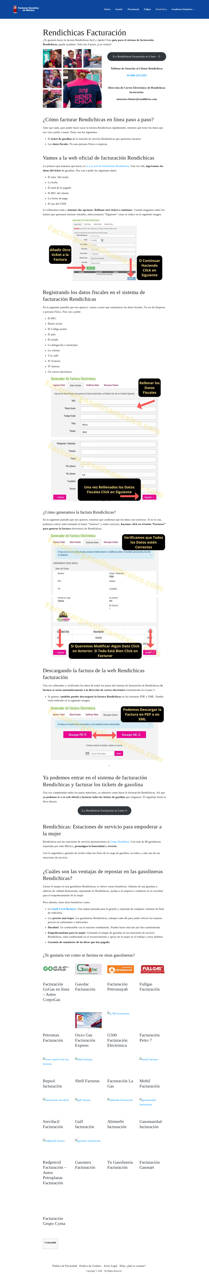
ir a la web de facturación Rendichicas (107, 166)
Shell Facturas (87, 1080)
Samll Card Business (63, 908)
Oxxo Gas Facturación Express (85, 1040)
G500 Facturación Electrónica (117, 1040)
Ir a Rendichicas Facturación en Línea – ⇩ (137, 56)
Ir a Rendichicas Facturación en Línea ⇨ (104, 810)
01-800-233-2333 (136, 75)
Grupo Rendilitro (119, 841)
